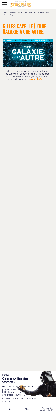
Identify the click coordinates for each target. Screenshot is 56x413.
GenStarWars (9, 12)
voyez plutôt (35, 79)
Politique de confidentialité (46, 409)
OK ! (10, 409)
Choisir (28, 409)
